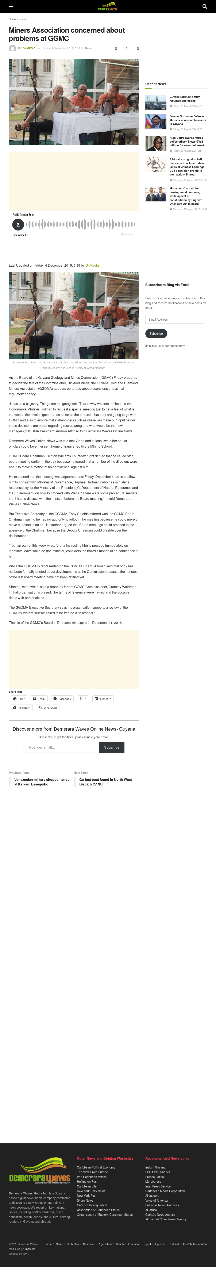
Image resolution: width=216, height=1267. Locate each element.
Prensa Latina (154, 1177)
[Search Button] (204, 6)
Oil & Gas (73, 1244)
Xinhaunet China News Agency (165, 1219)
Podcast (174, 1244)
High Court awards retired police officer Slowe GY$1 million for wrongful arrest (187, 141)
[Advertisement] (74, 181)
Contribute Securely (195, 1244)
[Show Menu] (11, 6)
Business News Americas (162, 1205)
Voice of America (156, 1200)
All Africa (151, 1210)
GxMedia (29, 48)
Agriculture (105, 1244)
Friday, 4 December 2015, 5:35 (61, 48)
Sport (147, 1244)
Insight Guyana (155, 1167)
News (23, 19)
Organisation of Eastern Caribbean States (105, 1214)
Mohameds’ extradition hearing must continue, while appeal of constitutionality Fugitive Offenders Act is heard (186, 196)
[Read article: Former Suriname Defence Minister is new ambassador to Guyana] (155, 122)
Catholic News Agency (160, 1214)
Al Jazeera (152, 1195)
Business (88, 1244)
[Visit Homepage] (107, 6)
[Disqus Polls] (74, 852)
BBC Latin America (157, 1172)
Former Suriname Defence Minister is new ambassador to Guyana (188, 120)
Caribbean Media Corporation (165, 1191)
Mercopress (153, 1181)
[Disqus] (74, 962)
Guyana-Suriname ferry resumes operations (185, 99)
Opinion (160, 1244)
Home (12, 19)
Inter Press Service (158, 1186)
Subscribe (111, 747)
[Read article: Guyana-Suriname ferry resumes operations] (155, 102)
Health (120, 1244)
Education (134, 1244)
